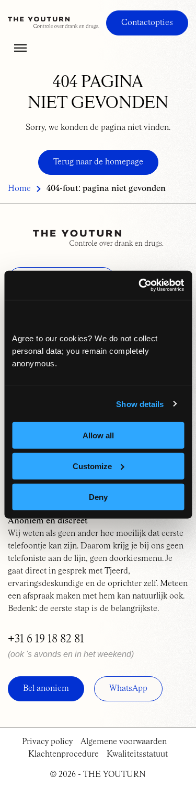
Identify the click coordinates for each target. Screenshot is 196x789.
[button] (20, 48)
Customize (92, 465)
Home (19, 189)
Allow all (98, 435)
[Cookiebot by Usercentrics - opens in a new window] (139, 285)
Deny (98, 496)
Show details (140, 403)
